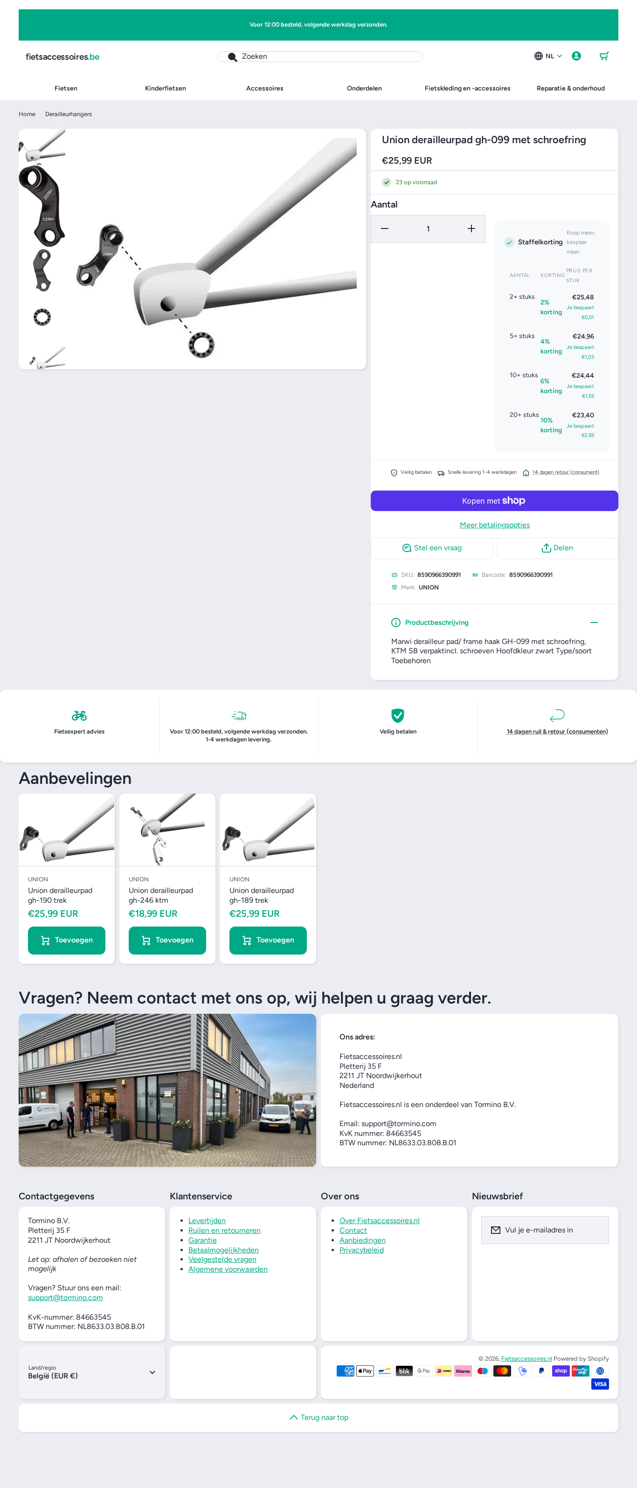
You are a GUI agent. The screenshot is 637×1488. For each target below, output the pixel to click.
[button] (604, 56)
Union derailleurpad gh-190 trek (60, 895)
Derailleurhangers (68, 114)
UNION (429, 587)
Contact (353, 1230)
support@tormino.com (65, 1297)
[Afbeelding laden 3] (42, 270)
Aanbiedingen (362, 1240)
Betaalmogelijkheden (223, 1250)
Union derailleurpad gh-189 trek (261, 895)
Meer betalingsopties (495, 524)
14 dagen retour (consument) (566, 472)
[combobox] (320, 57)
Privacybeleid (361, 1250)
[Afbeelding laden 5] (42, 363)
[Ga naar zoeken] (227, 57)
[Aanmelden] (596, 1230)
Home (27, 114)
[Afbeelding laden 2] (42, 206)
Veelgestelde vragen (222, 1259)
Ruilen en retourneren (224, 1230)
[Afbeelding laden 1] (42, 146)
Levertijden (207, 1220)
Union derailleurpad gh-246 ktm (161, 895)
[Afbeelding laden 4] (42, 317)
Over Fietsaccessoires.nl (379, 1220)
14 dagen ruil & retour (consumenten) (557, 731)
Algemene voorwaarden (228, 1269)
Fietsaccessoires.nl (526, 1358)
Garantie (202, 1240)
